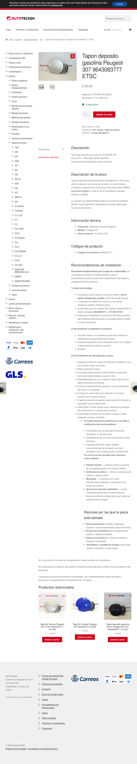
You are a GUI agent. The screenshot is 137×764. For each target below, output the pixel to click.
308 (16, 174)
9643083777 (104, 132)
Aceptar (119, 4)
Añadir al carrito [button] (52, 639)
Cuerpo (18, 39)
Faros (14, 101)
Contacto (46, 689)
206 (16, 151)
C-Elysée (19, 210)
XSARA (18, 276)
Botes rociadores (19, 80)
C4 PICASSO (20, 251)
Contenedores (15, 71)
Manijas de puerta (20, 113)
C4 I (16, 242)
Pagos (45, 699)
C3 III (17, 233)
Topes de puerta (19, 290)
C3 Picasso (20, 237)
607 (16, 201)
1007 (17, 147)
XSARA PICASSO (22, 281)
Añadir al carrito (104, 114)
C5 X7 (17, 260)
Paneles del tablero (20, 122)
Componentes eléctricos (20, 66)
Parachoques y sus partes (20, 127)
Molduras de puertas (21, 117)
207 (16, 156)
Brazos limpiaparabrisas (19, 86)
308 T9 (18, 178)
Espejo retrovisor (19, 96)
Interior (12, 299)
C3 (16, 224)
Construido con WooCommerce (43, 748)
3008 (17, 160)
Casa (8, 29)
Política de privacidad (52, 684)
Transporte (83, 29)
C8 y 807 (18, 264)
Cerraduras (17, 92)
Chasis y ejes (15, 62)
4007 (17, 183)
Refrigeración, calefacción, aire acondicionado (16, 330)
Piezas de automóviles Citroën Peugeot (52, 677)
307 (41, 39)
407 (16, 192)
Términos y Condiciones (27, 29)
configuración (56, 5)
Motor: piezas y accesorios (16, 309)
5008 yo (18, 197)
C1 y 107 (18, 215)
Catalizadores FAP (17, 58)
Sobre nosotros (49, 717)
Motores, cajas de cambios (17, 316)
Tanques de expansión (22, 138)
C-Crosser (19, 206)
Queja (45, 712)
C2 (16, 219)
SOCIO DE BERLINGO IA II (22, 270)
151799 (94, 132)
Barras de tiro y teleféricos (21, 53)
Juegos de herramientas (20, 303)
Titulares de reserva (21, 285)
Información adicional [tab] (48, 157)
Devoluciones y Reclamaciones (58, 29)
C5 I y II (18, 255)
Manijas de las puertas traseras (22, 107)
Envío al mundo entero (52, 694)
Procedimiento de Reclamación (50, 706)
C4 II (17, 246)
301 (16, 165)
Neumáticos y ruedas (18, 322)
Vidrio (14, 294)
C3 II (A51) (19, 228)
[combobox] (117, 18)
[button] (73, 56)
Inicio (11, 39)
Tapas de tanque (31, 39)
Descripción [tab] (44, 149)
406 (16, 188)
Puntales (16, 133)
